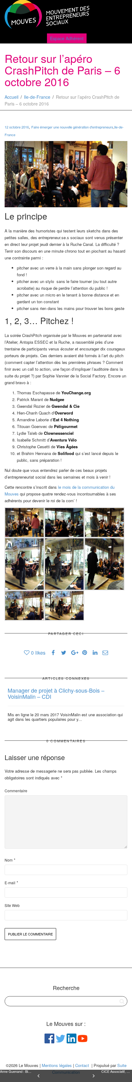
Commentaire (16, 790)
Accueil (11, 97)
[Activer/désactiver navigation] (120, 16)
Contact (82, 1065)
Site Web (12, 905)
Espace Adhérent (66, 38)
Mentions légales (57, 1065)
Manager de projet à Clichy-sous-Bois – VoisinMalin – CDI (56, 693)
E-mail (10, 882)
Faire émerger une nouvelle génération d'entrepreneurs (72, 126)
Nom (9, 859)
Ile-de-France (37, 97)
